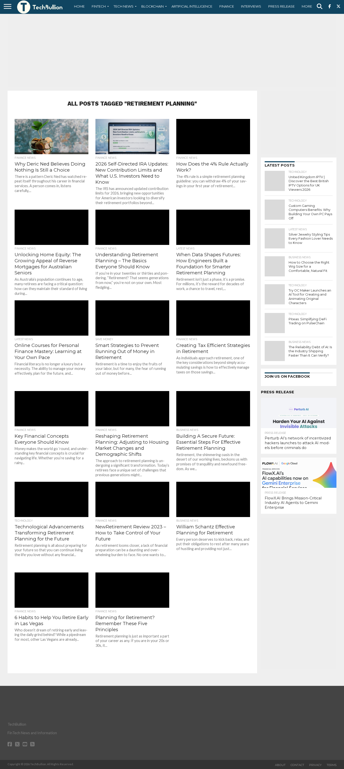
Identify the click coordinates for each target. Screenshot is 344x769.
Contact (297, 765)
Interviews (251, 6)
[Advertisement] (172, 51)
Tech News (123, 6)
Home (79, 6)
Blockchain (152, 6)
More (307, 6)
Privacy (315, 765)
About (280, 765)
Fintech (99, 6)
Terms (331, 765)
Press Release (281, 6)
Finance (226, 6)
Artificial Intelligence (191, 6)
